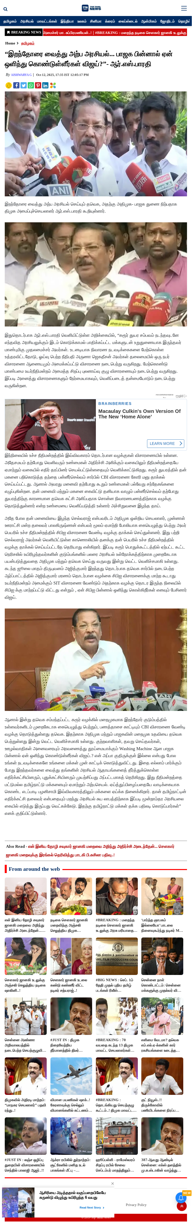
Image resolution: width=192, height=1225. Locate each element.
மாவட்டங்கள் (47, 20)
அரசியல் (27, 20)
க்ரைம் (110, 20)
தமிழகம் (10, 20)
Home (10, 43)
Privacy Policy (136, 1205)
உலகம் (82, 20)
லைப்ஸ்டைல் (128, 20)
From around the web (34, 869)
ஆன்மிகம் (149, 20)
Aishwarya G (21, 75)
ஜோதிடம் (167, 20)
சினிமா (96, 20)
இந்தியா (67, 20)
